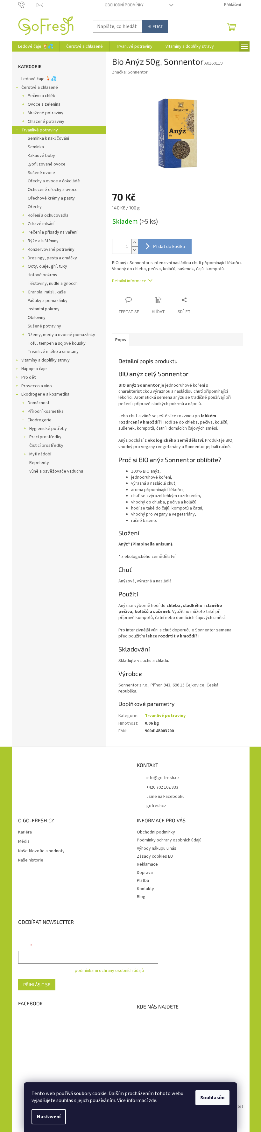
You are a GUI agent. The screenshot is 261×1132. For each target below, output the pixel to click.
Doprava (145, 872)
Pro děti (29, 377)
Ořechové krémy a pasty (51, 198)
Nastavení (48, 1116)
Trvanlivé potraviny (39, 130)
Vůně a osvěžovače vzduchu (56, 471)
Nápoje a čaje (34, 369)
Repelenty (39, 463)
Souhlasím (212, 1097)
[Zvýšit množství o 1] (134, 242)
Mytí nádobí (40, 454)
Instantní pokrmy (44, 309)
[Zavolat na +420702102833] (27, 5)
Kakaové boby (41, 155)
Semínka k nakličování (48, 138)
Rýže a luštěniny (43, 241)
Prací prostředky (45, 437)
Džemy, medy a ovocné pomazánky (61, 335)
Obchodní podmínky (124, 5)
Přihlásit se (36, 984)
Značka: (130, 72)
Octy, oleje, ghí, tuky (47, 266)
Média (24, 842)
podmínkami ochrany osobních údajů (109, 970)
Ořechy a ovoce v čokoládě (54, 181)
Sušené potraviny (44, 326)
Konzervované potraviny (51, 249)
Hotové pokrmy (42, 275)
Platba (143, 880)
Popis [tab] (120, 340)
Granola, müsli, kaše (47, 292)
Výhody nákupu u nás (156, 848)
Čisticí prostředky (46, 445)
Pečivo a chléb (41, 96)
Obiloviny (37, 317)
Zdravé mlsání (41, 224)
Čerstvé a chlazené (39, 87)
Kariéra (25, 832)
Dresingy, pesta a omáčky (52, 258)
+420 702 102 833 (162, 787)
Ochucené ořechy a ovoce (53, 189)
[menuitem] (36, 46)
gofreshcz (156, 806)
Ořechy (35, 207)
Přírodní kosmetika (46, 411)
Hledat (155, 26)
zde (152, 1100)
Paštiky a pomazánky (47, 301)
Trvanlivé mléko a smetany (53, 351)
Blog (141, 897)
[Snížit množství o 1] (134, 250)
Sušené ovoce (41, 173)
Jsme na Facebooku (165, 796)
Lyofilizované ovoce (47, 164)
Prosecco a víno (36, 386)
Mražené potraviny (45, 113)
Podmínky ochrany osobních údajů (169, 840)
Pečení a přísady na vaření (52, 232)
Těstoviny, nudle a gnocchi (53, 283)
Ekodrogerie (40, 420)
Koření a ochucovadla (48, 215)
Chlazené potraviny (46, 121)
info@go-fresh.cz (163, 778)
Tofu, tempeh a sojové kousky (57, 343)
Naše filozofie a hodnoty (41, 851)
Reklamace (147, 864)
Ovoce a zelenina (44, 104)
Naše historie (30, 860)
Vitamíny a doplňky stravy (45, 360)
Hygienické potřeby (48, 428)
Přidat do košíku (169, 246)
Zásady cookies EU (155, 856)
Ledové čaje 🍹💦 (38, 79)
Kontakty (145, 889)
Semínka (36, 147)
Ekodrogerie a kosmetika (45, 394)
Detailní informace (129, 281)
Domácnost (38, 403)
